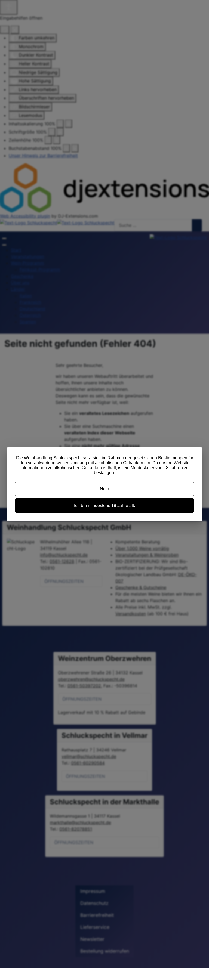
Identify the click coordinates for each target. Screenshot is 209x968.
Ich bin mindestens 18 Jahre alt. (104, 505)
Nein (104, 489)
